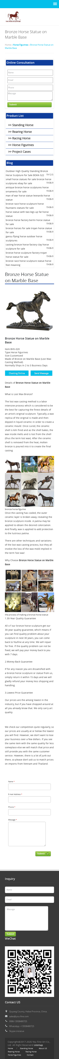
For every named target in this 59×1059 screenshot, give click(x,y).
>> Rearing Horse (20, 132)
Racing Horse (31, 1052)
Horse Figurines (20, 44)
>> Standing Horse (20, 125)
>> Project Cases (19, 152)
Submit (41, 853)
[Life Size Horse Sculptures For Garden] (13, 23)
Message (12, 820)
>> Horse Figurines (21, 145)
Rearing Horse (14, 1052)
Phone (11, 807)
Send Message (41, 373)
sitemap (38, 1045)
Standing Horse (26, 1048)
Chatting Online (17, 373)
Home (10, 1048)
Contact (30, 1055)
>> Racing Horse (19, 138)
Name (11, 782)
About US (43, 1048)
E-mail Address (15, 794)
